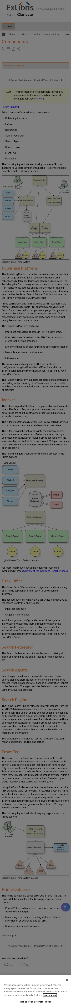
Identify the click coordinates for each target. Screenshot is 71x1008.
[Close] (67, 980)
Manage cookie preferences (35, 1001)
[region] (35, 991)
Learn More (50, 995)
